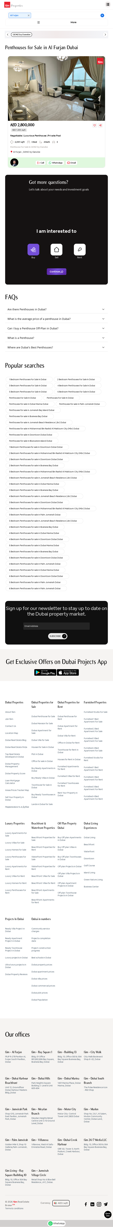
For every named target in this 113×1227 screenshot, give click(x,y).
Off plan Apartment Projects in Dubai (67, 884)
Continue (55, 271)
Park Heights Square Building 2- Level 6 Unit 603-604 (42, 1083)
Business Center (91, 886)
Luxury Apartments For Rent (16, 867)
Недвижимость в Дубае (17, 807)
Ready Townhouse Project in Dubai (13, 949)
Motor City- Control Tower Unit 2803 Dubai (68, 1113)
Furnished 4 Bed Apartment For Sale (93, 749)
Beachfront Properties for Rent (43, 848)
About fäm (10, 712)
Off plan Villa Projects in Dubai (69, 874)
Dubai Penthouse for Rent (67, 717)
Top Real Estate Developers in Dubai (14, 755)
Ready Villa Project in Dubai (15, 930)
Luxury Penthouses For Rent (15, 891)
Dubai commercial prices (43, 985)
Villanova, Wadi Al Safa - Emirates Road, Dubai (42, 1143)
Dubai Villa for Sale (40, 740)
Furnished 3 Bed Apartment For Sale (93, 739)
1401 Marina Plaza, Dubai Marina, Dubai (69, 1082)
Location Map (11, 733)
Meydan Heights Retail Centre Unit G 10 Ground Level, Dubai (43, 1116)
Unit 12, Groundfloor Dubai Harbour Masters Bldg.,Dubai (16, 1085)
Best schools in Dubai (41, 957)
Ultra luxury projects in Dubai (15, 966)
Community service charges (40, 930)
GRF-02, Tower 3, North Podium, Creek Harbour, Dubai (69, 1147)
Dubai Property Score (15, 773)
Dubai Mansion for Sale (42, 723)
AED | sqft (62, 1203)
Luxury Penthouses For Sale (15, 858)
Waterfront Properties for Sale (43, 858)
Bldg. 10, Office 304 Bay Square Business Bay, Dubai (16, 1177)
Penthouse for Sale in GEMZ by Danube (29, 147)
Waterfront (89, 851)
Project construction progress (41, 949)
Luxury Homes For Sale (15, 849)
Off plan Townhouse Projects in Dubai (67, 894)
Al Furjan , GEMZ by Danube (26, 152)
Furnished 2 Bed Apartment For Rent (93, 778)
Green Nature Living (93, 879)
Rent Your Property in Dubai (68, 794)
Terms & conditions (14, 1208)
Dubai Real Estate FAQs (16, 747)
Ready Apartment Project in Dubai (13, 939)
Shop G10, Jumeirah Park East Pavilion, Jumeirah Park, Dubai (16, 1114)
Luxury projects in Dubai (16, 957)
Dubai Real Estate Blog (15, 740)
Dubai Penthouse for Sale (43, 716)
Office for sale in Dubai (42, 761)
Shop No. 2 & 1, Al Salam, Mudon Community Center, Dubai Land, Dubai (95, 1115)
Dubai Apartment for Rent (68, 727)
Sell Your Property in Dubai (14, 798)
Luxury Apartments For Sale (16, 834)
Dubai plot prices (39, 992)
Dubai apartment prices (42, 971)
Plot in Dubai (37, 754)
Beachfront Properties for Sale (43, 838)
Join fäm (9, 719)
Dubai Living (89, 837)
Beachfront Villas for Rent (43, 883)
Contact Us (10, 726)
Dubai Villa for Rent (67, 735)
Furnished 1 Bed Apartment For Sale (93, 720)
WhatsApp (59, 1223)
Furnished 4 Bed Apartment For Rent (93, 797)
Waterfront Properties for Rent (43, 867)
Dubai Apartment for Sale (41, 731)
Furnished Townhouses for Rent (68, 784)
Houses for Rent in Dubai (69, 759)
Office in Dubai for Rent (69, 742)
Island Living (89, 872)
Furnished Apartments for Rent (68, 767)
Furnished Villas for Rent (69, 776)
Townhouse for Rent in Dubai (68, 751)
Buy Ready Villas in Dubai (43, 778)
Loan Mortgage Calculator (12, 781)
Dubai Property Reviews (16, 974)
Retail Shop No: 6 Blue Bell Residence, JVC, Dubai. (43, 1176)
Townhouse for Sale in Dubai (41, 786)
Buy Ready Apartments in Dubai (43, 769)
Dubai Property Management (12, 765)
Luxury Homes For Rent (16, 883)
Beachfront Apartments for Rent (42, 901)
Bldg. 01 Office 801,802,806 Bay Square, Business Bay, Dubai (42, 1057)
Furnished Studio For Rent (93, 759)
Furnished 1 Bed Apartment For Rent (93, 768)
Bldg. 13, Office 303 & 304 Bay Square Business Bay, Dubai (70, 1057)
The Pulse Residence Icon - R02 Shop (95, 1084)
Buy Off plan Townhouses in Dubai (69, 858)
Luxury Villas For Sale (14, 842)
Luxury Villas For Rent (15, 876)
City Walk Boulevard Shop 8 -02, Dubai (93, 1056)
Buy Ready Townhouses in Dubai (43, 796)
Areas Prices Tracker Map (17, 790)
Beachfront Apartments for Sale (42, 891)
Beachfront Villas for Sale (43, 876)
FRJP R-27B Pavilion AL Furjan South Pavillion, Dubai (15, 1057)
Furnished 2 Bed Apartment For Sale (93, 730)
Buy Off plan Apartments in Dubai (69, 838)
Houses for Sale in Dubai (42, 747)
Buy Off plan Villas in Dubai (67, 848)
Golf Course (89, 865)
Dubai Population (39, 999)
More (74, 22)
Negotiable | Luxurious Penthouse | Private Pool (35, 135)
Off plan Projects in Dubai (70, 866)
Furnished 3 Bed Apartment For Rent (93, 788)
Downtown (89, 858)
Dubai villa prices (39, 978)
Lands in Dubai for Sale (42, 804)
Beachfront (89, 844)
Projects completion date (40, 939)
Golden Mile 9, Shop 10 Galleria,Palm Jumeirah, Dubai (16, 1145)
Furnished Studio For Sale (95, 712)
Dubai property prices (41, 964)
